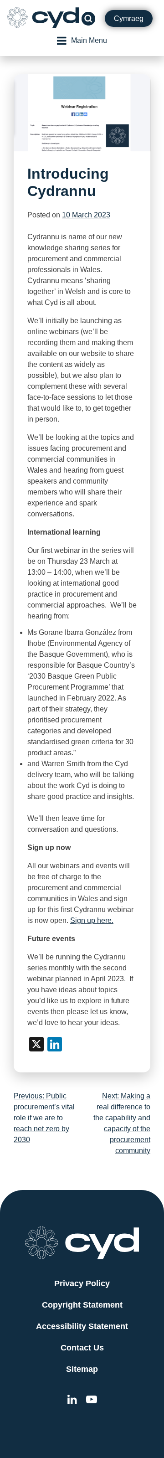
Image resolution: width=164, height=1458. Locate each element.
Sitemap (82, 1369)
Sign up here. (91, 920)
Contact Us (82, 1347)
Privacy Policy (82, 1283)
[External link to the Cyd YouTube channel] (91, 1401)
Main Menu (89, 40)
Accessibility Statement (82, 1326)
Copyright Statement (82, 1304)
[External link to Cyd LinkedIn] (72, 1401)
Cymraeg (129, 18)
